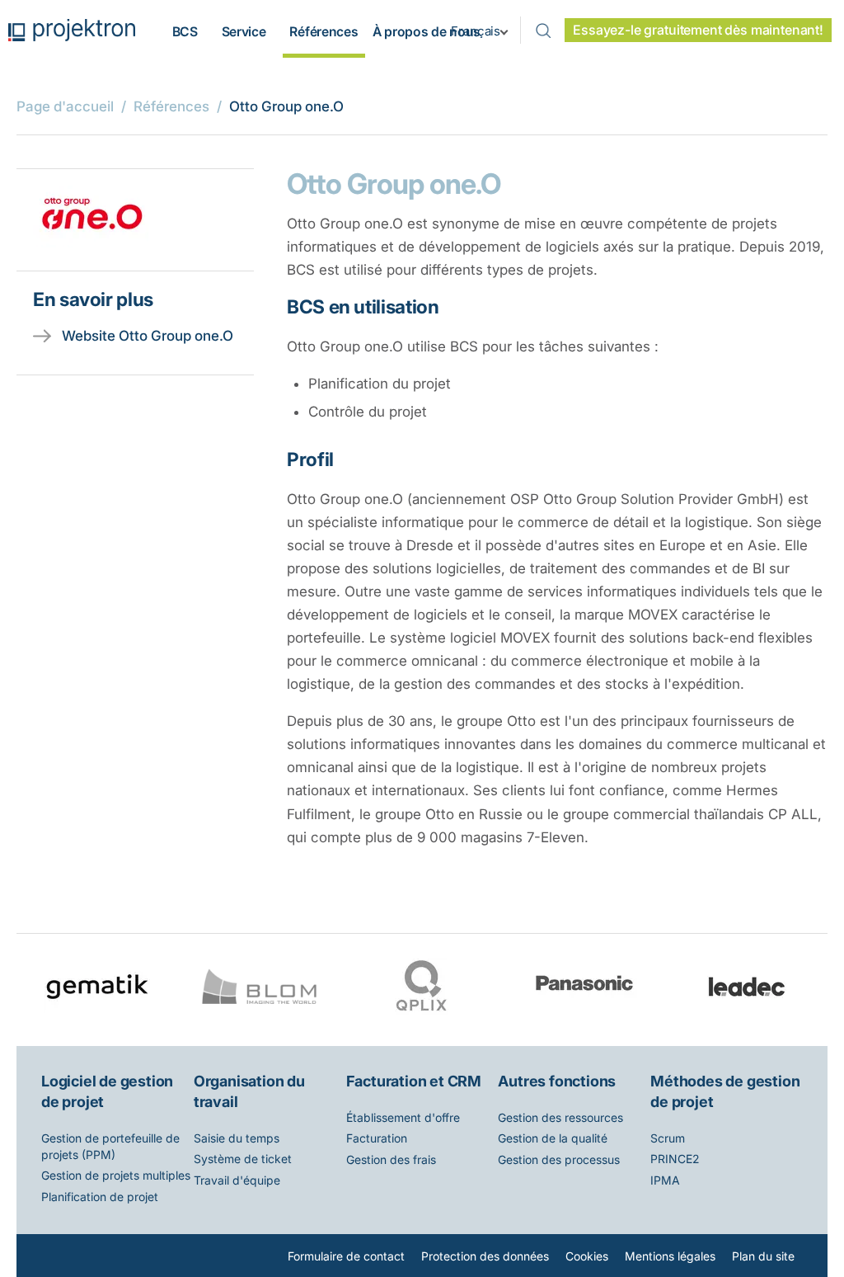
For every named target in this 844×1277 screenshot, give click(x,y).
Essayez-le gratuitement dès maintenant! (698, 30)
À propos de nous (427, 32)
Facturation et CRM (413, 1081)
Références (323, 32)
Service (244, 32)
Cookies (586, 1256)
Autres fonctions (557, 1081)
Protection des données (485, 1256)
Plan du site (763, 1256)
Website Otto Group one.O (147, 335)
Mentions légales (670, 1256)
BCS (185, 32)
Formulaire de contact (346, 1256)
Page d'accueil (65, 106)
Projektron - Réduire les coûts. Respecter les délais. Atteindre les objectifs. (71, 30)
